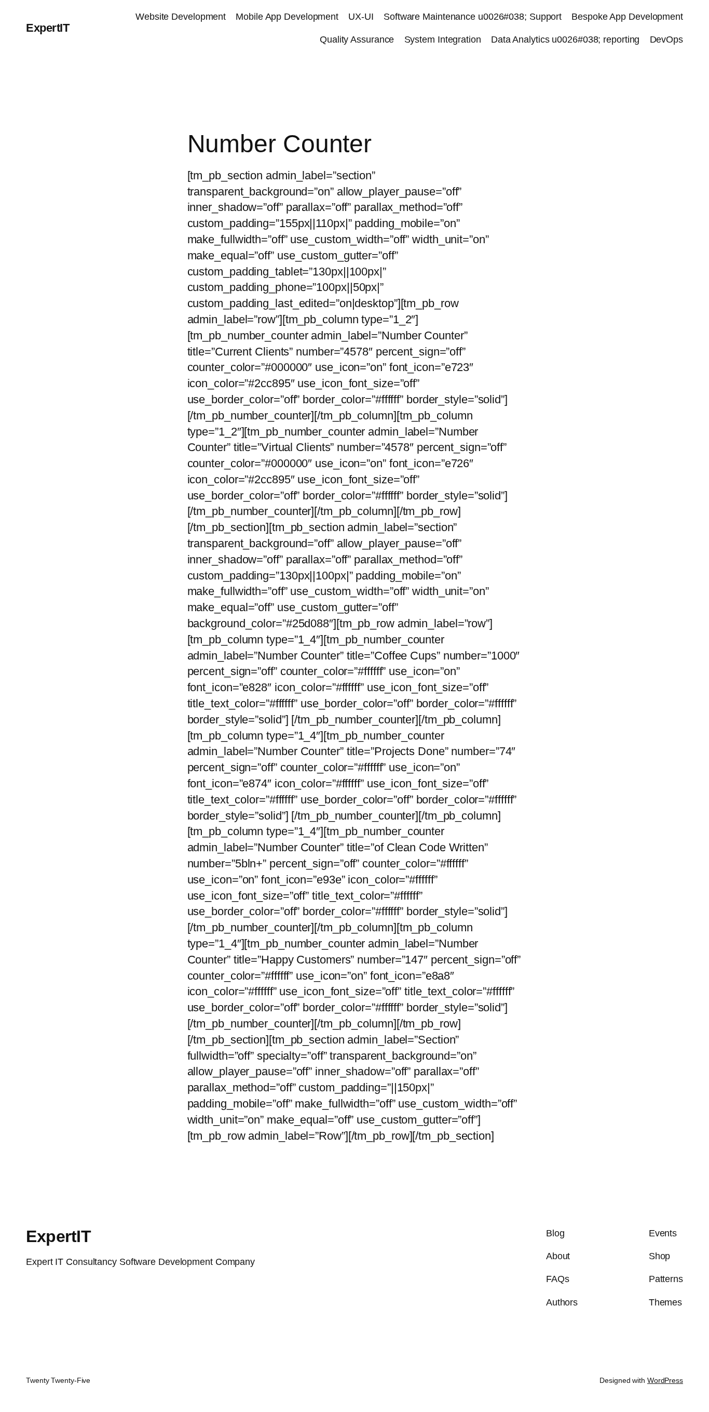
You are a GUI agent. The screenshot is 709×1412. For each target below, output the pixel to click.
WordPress (665, 1380)
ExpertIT (47, 27)
